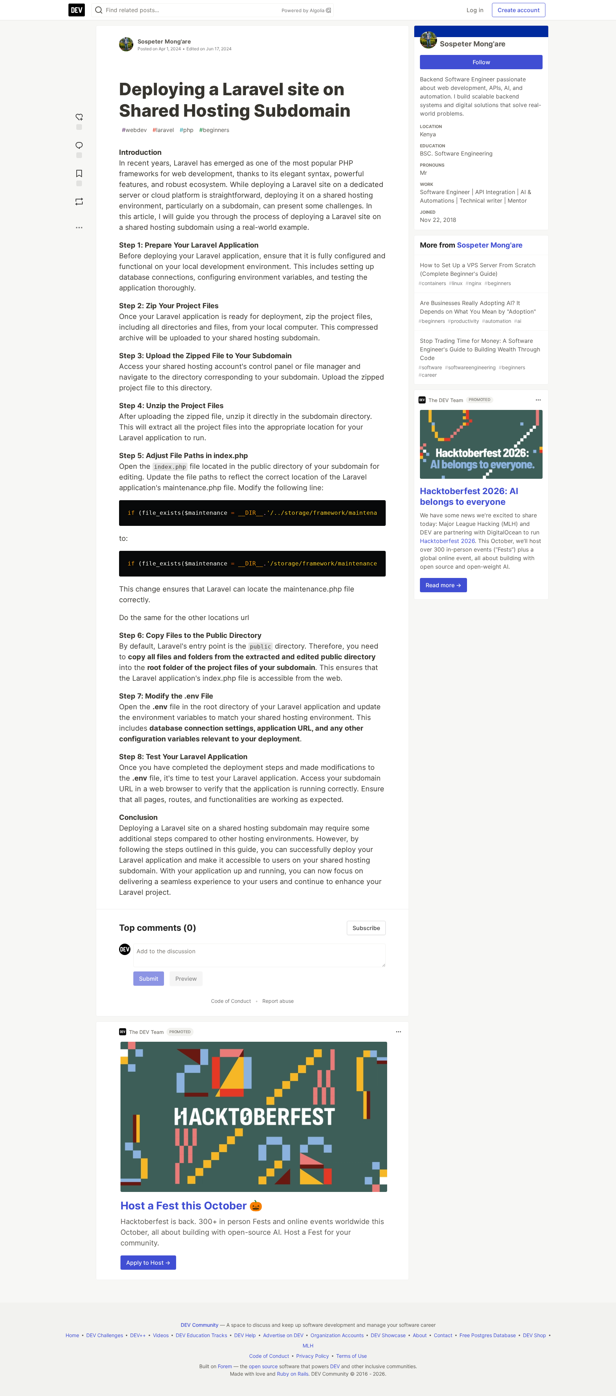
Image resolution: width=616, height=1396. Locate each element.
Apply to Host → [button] (148, 1262)
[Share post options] (79, 227)
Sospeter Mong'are (164, 41)
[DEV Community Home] (77, 10)
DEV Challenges (104, 1335)
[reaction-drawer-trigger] (79, 121)
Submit (148, 978)
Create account (519, 10)
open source (263, 1366)
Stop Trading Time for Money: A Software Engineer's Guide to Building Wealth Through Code (479, 357)
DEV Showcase (388, 1335)
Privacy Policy (312, 1356)
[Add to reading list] (79, 177)
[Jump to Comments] (79, 149)
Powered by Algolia (304, 10)
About (420, 1335)
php (187, 129)
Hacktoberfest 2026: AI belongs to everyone (469, 496)
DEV (335, 1366)
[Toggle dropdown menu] (398, 1031)
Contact (443, 1335)
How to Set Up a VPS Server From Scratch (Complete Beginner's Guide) (477, 274)
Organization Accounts (337, 1335)
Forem (225, 1366)
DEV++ (138, 1335)
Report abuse (278, 1001)
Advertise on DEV (283, 1335)
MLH (308, 1345)
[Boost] (79, 201)
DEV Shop (534, 1335)
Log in (475, 10)
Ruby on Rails (292, 1374)
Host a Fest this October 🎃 (191, 1205)
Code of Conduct (231, 1001)
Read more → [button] (443, 585)
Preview (186, 978)
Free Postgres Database (488, 1335)
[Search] (99, 10)
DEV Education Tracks (201, 1335)
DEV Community (200, 1325)
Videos (161, 1335)
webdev (134, 129)
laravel (163, 129)
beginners (214, 129)
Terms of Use (351, 1356)
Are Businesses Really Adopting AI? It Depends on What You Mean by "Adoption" (477, 311)
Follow (481, 62)
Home (72, 1335)
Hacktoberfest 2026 (447, 540)
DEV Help (245, 1335)
